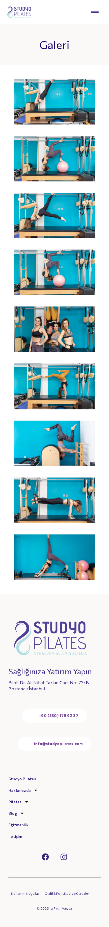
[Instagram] (63, 857)
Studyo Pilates (22, 778)
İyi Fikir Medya (60, 908)
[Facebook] (45, 857)
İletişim (15, 836)
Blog (12, 813)
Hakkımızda (19, 790)
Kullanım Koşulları (26, 893)
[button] (95, 12)
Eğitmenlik (18, 824)
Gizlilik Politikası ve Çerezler (67, 893)
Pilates (15, 801)
